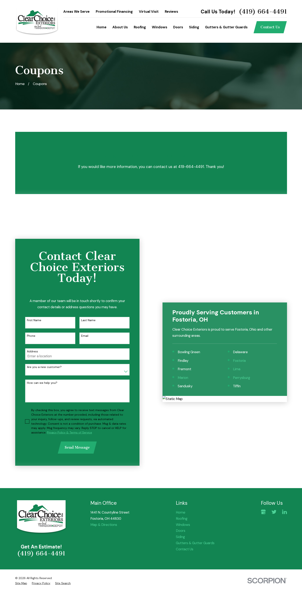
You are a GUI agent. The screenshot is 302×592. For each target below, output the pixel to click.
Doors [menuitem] (178, 27)
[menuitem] (21, 583)
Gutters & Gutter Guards (195, 543)
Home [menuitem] (101, 27)
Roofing (181, 518)
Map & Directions (103, 524)
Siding (180, 537)
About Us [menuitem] (120, 27)
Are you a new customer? (44, 367)
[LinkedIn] (284, 511)
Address (32, 351)
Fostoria (239, 360)
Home (180, 512)
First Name (34, 320)
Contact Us (270, 27)
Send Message (77, 447)
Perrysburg (241, 377)
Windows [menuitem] (159, 27)
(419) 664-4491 (263, 12)
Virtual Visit (149, 11)
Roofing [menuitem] (140, 27)
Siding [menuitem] (194, 27)
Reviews (171, 11)
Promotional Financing (114, 11)
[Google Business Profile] (263, 511)
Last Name (88, 320)
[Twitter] (274, 511)
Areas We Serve (76, 11)
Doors (180, 530)
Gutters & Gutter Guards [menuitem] (226, 27)
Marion (183, 377)
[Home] (37, 21)
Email (84, 336)
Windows (183, 524)
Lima (236, 369)
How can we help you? (42, 383)
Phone (31, 336)
